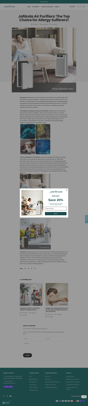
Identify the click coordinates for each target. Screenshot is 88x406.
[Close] (66, 190)
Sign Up (56, 213)
